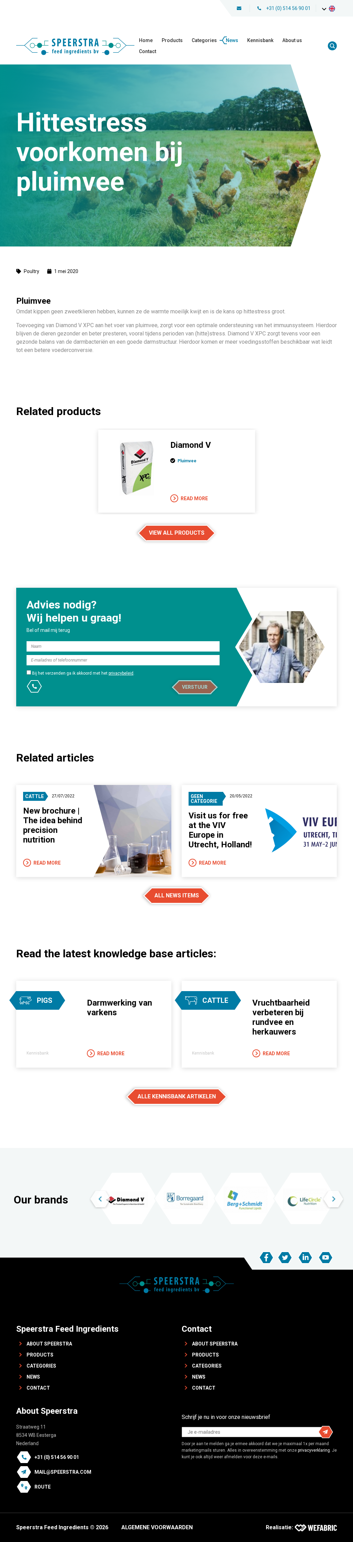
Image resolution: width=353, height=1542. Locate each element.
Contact (147, 51)
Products (172, 40)
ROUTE (42, 1487)
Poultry (31, 271)
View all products (176, 533)
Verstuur (195, 687)
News (232, 40)
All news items (176, 895)
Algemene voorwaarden (157, 1527)
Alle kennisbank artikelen (177, 1096)
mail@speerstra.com (62, 1472)
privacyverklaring (314, 1450)
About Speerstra (49, 1344)
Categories (204, 40)
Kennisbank (260, 40)
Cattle (34, 796)
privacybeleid (121, 673)
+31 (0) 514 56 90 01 (288, 8)
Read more (194, 498)
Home (146, 40)
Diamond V (190, 445)
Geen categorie (204, 799)
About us (292, 40)
